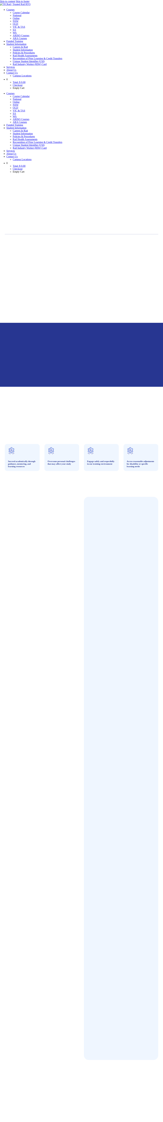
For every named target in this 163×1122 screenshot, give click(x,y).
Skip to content (7, 1)
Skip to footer (22, 1)
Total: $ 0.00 (19, 82)
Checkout (17, 85)
